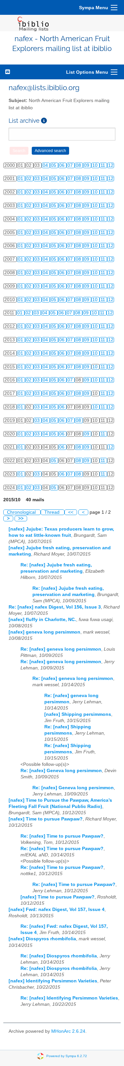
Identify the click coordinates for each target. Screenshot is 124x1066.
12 (110, 165)
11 (103, 165)
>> (20, 518)
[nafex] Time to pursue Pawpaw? (46, 819)
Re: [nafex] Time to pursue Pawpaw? (62, 836)
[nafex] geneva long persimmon (44, 632)
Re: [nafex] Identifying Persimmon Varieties (69, 998)
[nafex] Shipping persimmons (77, 714)
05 (54, 165)
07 (70, 165)
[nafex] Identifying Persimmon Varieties (53, 980)
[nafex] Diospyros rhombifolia (42, 938)
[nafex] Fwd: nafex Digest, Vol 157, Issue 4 (56, 909)
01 (21, 178)
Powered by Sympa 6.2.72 (66, 1056)
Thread (52, 512)
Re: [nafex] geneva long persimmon (61, 649)
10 (95, 165)
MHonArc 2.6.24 (68, 1031)
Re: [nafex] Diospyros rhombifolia (59, 955)
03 (37, 178)
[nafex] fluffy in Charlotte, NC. (42, 619)
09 (87, 165)
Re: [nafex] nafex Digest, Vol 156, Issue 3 (55, 607)
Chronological (22, 512)
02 (29, 178)
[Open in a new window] (44, 120)
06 (62, 165)
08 (79, 165)
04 (46, 165)
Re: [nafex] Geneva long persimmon (61, 770)
